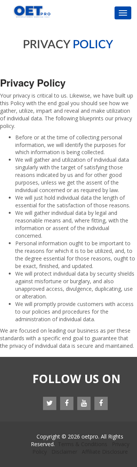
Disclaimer (64, 451)
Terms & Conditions (82, 444)
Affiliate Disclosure (105, 451)
